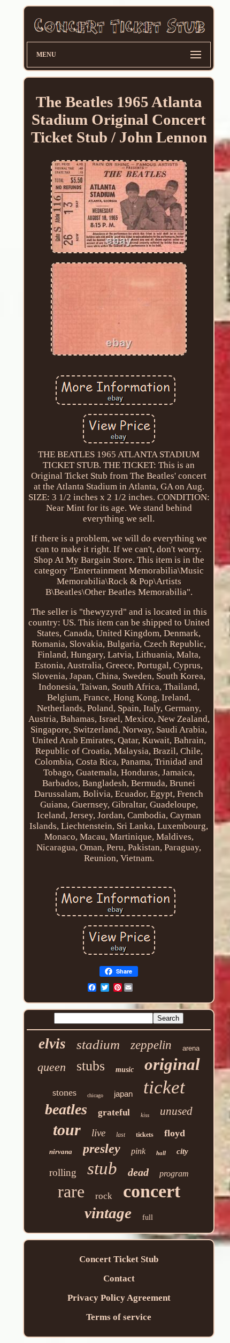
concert (151, 1191)
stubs (90, 1066)
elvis (52, 1044)
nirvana (60, 1152)
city (182, 1151)
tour (67, 1129)
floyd (174, 1133)
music (125, 1070)
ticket (164, 1087)
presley (101, 1149)
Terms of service (118, 1317)
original (172, 1064)
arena (191, 1048)
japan (123, 1093)
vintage (108, 1212)
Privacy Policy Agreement (119, 1298)
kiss (145, 1115)
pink (138, 1151)
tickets (145, 1134)
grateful (114, 1112)
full (147, 1217)
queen (51, 1067)
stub (102, 1168)
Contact (119, 1278)
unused (176, 1111)
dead (138, 1172)
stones (64, 1092)
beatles (66, 1109)
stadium (98, 1044)
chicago (95, 1095)
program (174, 1173)
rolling (62, 1172)
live (98, 1132)
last (120, 1134)
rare (71, 1191)
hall (161, 1153)
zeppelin (151, 1045)
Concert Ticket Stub (118, 1259)
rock (103, 1196)
